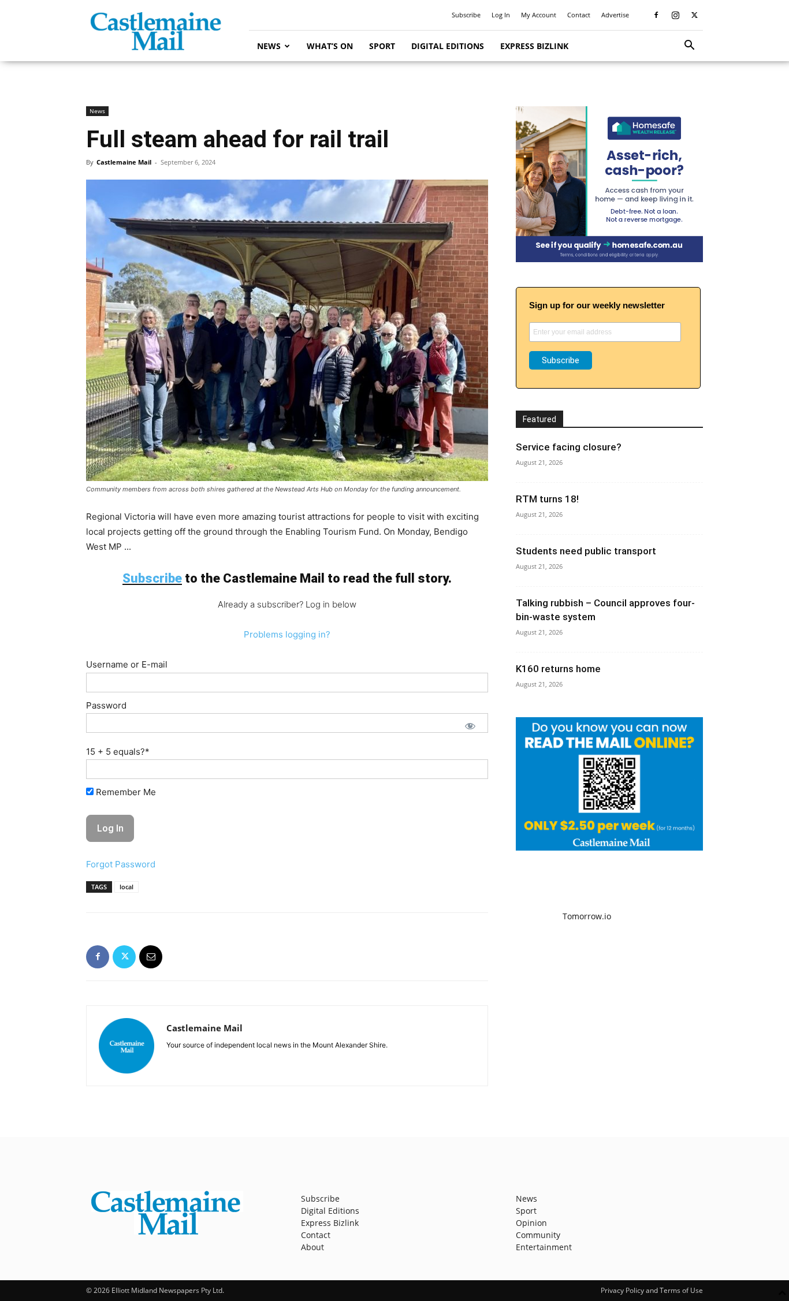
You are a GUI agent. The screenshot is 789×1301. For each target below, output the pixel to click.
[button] (689, 46)
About (312, 1247)
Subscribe (466, 14)
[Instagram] (675, 15)
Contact (578, 14)
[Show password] (470, 726)
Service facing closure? (568, 447)
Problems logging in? (287, 634)
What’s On (330, 45)
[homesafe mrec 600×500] (609, 259)
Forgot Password (120, 864)
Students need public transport (586, 551)
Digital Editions (447, 45)
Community (538, 1234)
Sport (382, 45)
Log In (501, 14)
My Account (538, 14)
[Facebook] (656, 15)
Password (106, 705)
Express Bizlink (534, 45)
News (269, 45)
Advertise (615, 14)
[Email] (150, 956)
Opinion (531, 1222)
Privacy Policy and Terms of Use (652, 1290)
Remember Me (125, 791)
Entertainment (544, 1247)
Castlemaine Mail (123, 162)
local (126, 886)
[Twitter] (694, 15)
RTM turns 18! (547, 499)
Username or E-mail (127, 664)
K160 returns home (558, 668)
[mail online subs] (609, 847)
